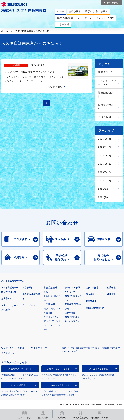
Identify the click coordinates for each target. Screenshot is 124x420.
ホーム (4, 31)
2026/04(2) (104, 172)
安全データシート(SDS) (12, 348)
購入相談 (90, 294)
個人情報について (9, 353)
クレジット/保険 (72, 287)
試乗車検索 (91, 301)
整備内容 (48, 313)
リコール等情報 (18, 385)
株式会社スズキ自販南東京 (23, 10)
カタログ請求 (92, 287)
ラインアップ (28, 305)
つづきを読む (55, 86)
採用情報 (111, 294)
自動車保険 (70, 313)
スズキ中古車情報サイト (58, 385)
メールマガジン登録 (98, 369)
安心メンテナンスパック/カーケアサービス (52, 325)
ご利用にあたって (39, 348)
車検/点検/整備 (50, 287)
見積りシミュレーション (58, 369)
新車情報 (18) (106, 72)
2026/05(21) (105, 163)
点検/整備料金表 (51, 317)
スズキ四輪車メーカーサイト (18, 369)
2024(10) (103, 197)
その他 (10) (104, 116)
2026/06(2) (104, 155)
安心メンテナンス (52, 308)
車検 (46, 292)
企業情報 (111, 287)
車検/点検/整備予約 (95, 308)
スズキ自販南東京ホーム (12, 281)
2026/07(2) (104, 147)
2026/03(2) (104, 180)
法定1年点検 (49, 304)
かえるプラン (71, 292)
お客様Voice (7, 298)
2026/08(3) (104, 138)
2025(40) (103, 189)
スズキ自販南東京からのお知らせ (32, 31)
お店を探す (27, 287)
